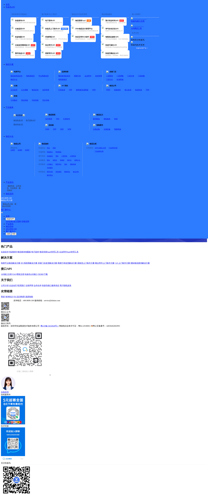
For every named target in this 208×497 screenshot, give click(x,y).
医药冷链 (50, 172)
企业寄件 (88, 76)
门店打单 (130, 76)
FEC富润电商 (19, 297)
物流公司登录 (9, 205)
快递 (54, 148)
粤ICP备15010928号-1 (49, 326)
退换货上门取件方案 (86, 263)
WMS (108, 90)
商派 (3, 297)
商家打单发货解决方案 (67, 263)
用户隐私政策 (65, 285)
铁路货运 (67, 172)
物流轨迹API (18, 120)
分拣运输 (96, 129)
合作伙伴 (37, 285)
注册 (8, 234)
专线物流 (50, 156)
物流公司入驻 (8, 204)
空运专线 (45, 100)
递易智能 (29, 297)
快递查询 (13, 252)
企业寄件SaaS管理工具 (68, 252)
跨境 (116, 119)
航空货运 (58, 164)
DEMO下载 (43, 274)
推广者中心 (6, 210)
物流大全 (9, 136)
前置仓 (55, 160)
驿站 (48, 160)
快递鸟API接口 (31, 274)
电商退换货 (30, 76)
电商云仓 (77, 160)
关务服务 (50, 168)
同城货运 (50, 152)
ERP (70, 90)
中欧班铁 (35, 100)
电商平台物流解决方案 (10, 263)
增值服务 (107, 119)
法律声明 (29, 285)
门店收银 (141, 76)
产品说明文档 (99, 151)
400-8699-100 (11, 229)
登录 (13, 234)
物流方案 (9, 64)
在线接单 (117, 90)
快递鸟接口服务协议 (50, 285)
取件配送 (96, 119)
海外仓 (69, 160)
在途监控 (5, 252)
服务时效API (18, 124)
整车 (57, 156)
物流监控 (35, 90)
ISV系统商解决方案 (29, 263)
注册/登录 (15, 210)
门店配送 (109, 76)
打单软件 (66, 119)
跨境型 (27, 150)
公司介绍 (5, 285)
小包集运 (14, 100)
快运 (48, 148)
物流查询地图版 (24, 252)
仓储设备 (107, 129)
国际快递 (73, 164)
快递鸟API (10, 7)
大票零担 (73, 156)
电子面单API (30, 120)
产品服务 (9, 107)
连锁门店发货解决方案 (47, 263)
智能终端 (117, 129)
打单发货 (61, 90)
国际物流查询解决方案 (140, 263)
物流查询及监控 (16, 76)
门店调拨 (120, 76)
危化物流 (58, 172)
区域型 (20, 150)
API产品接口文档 (100, 148)
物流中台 (14, 79)
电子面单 (35, 252)
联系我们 (21, 285)
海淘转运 (9, 297)
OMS (94, 90)
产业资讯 (9, 182)
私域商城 (120, 79)
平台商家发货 (44, 76)
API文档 (9, 221)
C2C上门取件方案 (122, 263)
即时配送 (58, 152)
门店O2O (109, 79)
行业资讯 (13, 188)
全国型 (13, 150)
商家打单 (77, 76)
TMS (147, 90)
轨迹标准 (138, 90)
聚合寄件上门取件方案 (104, 263)
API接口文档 (6, 274)
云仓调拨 (24, 90)
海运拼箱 (24, 100)
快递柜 (62, 160)
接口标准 (128, 90)
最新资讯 (11, 186)
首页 (8, 4)
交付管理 (48, 119)
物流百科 (9, 194)
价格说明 (25, 221)
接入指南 (17, 221)
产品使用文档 (113, 148)
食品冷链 (76, 172)
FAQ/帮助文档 (18, 274)
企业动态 (13, 285)
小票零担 (64, 156)
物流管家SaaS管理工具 (49, 252)
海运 (65, 164)
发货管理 (98, 76)
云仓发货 (14, 90)
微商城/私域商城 (82, 90)
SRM (69, 129)
